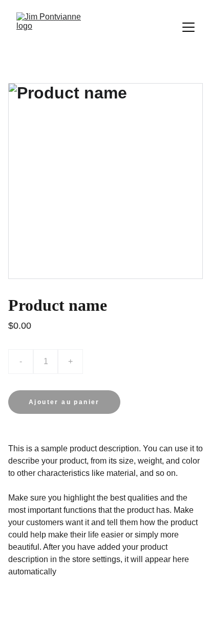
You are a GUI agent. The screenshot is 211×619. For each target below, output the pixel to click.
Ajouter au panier (64, 402)
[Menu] (188, 27)
